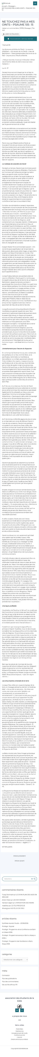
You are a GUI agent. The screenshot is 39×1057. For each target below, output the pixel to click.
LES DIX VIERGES (19, 900)
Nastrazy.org (19, 1031)
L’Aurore (19, 1037)
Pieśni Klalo (19, 1029)
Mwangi (5, 908)
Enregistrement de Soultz (19, 1033)
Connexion (6, 975)
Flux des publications (9, 978)
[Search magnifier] (34, 879)
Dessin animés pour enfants (19, 1039)
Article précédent (19, 856)
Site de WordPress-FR (9, 985)
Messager (27, 28)
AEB (19, 1020)
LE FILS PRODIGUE (18, 905)
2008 (22, 28)
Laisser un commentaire (10, 28)
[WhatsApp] (22, 1010)
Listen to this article (12, 34)
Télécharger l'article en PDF (21, 39)
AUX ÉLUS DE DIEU (17, 908)
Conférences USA (19, 1035)
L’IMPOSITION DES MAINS (24, 903)
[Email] (17, 1010)
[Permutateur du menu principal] (35, 3)
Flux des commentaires (10, 981)
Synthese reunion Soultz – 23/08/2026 (15, 923)
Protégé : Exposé (8, 926)
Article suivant (19, 861)
